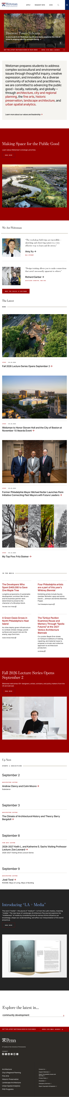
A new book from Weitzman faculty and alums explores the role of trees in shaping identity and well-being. (33, 38)
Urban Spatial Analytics (11, 1086)
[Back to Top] (63, 1086)
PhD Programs (7, 1089)
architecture (25, 93)
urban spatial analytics (20, 104)
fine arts (28, 97)
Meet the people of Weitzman (16, 291)
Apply (28, 5)
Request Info (40, 5)
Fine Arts (5, 1076)
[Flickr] (17, 1054)
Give (51, 5)
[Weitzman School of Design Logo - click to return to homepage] (9, 5)
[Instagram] (12, 1054)
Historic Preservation (10, 1079)
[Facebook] (3, 1054)
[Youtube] (14, 1054)
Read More (8, 155)
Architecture (7, 1069)
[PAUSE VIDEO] (60, 43)
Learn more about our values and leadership (22, 114)
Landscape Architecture (11, 1083)
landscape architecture (39, 100)
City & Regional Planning (11, 1073)
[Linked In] (9, 1054)
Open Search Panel (58, 5)
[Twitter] (6, 1054)
